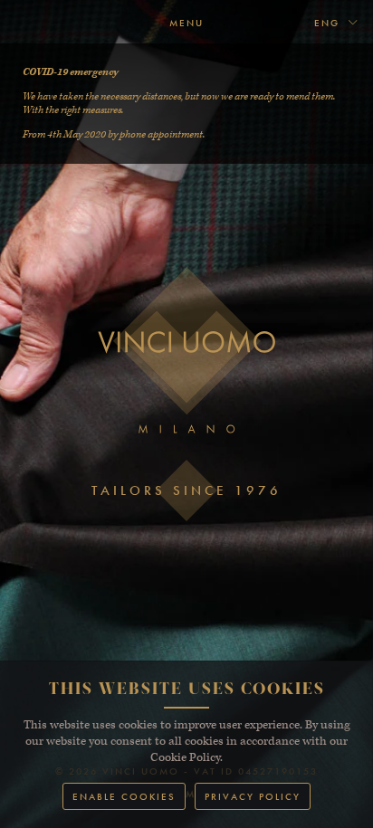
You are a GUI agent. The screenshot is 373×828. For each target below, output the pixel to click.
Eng (329, 22)
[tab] (337, 23)
